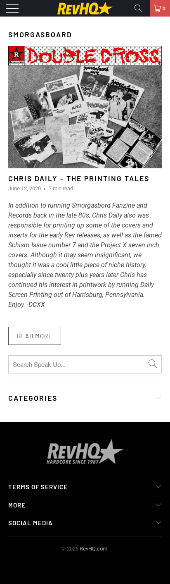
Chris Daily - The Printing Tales (78, 178)
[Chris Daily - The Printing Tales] (85, 107)
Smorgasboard (40, 34)
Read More (34, 336)
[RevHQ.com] (85, 8)
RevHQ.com (93, 549)
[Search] (141, 8)
